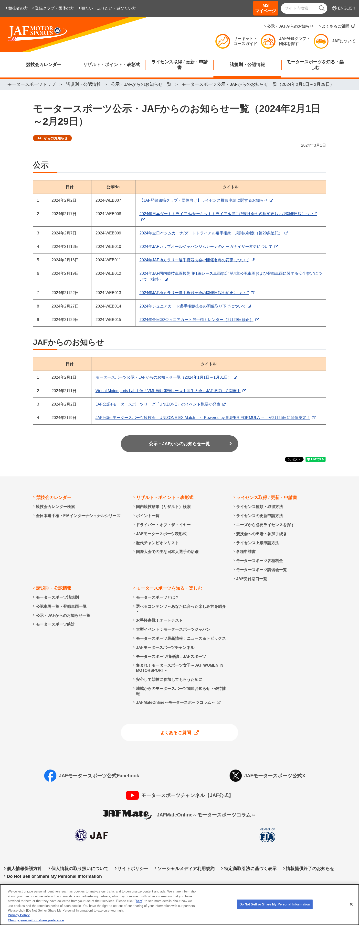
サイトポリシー (132, 868)
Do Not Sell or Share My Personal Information (275, 904)
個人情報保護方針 (24, 868)
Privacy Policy (19, 915)
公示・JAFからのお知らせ (290, 26)
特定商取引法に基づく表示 (250, 868)
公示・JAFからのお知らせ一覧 (179, 443)
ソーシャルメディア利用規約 (186, 868)
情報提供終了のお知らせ (310, 868)
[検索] (322, 8)
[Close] (351, 904)
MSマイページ (265, 8)
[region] (179, 904)
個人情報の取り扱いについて (79, 868)
